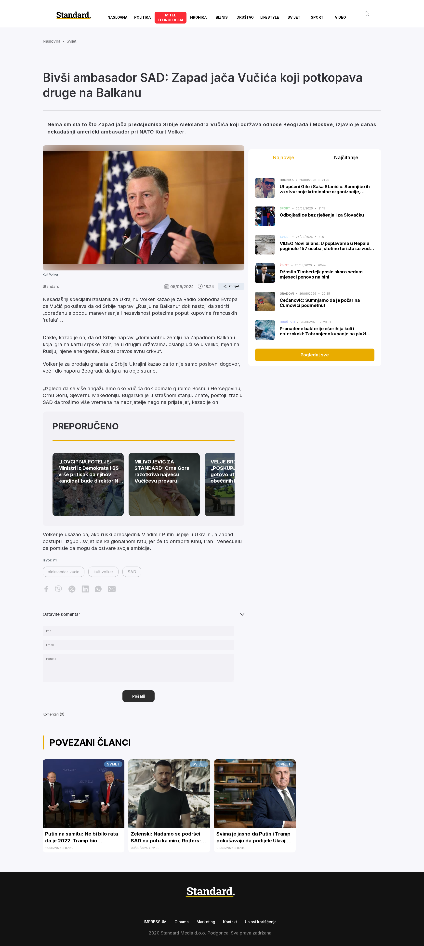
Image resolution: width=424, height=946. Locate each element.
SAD (132, 571)
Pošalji (138, 696)
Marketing (206, 921)
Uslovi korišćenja (261, 921)
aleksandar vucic (63, 571)
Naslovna (51, 41)
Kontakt (230, 921)
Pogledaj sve (315, 354)
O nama (181, 921)
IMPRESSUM (155, 921)
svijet (71, 41)
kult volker (103, 571)
